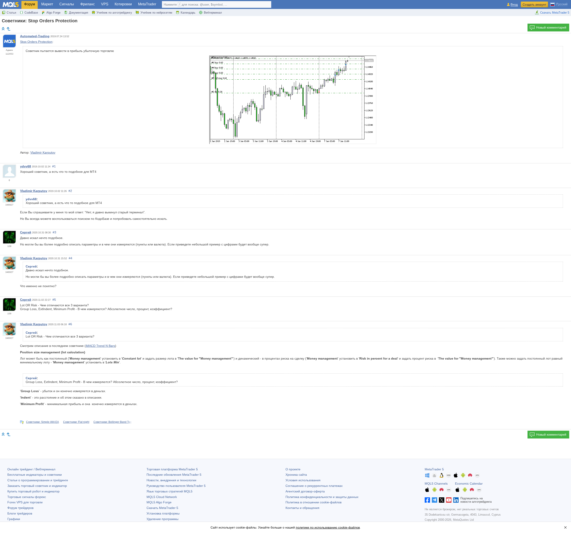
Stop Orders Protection (36, 41)
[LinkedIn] (456, 500)
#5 (54, 299)
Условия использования (303, 480)
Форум (29, 4)
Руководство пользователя (176, 486)
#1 (54, 166)
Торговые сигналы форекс (26, 497)
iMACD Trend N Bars (100, 346)
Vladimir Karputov (42, 152)
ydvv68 (25, 166)
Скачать (162, 508)
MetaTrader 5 (434, 469)
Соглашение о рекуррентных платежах (314, 486)
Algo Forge (53, 12)
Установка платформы (163, 513)
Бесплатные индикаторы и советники (34, 474)
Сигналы (66, 4)
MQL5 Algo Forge (159, 502)
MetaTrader (147, 4)
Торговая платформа (172, 469)
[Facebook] (427, 500)
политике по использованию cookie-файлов (328, 527)
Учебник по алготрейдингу (114, 12)
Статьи (11, 12)
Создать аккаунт (534, 4)
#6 (70, 324)
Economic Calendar (469, 483)
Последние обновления (174, 474)
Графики (13, 519)
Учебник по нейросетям (156, 12)
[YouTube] (448, 500)
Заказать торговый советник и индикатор (37, 486)
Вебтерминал (213, 12)
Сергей (25, 232)
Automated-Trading (35, 36)
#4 (70, 258)
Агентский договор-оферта (305, 491)
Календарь (188, 12)
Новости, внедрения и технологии (171, 480)
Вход (514, 4)
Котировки (123, 4)
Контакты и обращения (302, 508)
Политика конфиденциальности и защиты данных (322, 497)
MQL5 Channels (436, 483)
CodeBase (31, 12)
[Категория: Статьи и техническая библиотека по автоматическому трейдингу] (8, 29)
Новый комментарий (551, 27)
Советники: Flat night (76, 422)
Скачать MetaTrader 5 (554, 12)
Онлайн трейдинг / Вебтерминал (31, 469)
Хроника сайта (296, 474)
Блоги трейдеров (19, 513)
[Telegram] (434, 500)
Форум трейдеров (20, 508)
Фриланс (87, 4)
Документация (78, 12)
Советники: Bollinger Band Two (112, 422)
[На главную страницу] (3, 28)
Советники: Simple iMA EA (42, 422)
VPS (104, 4)
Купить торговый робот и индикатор (33, 491)
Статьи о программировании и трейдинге (37, 480)
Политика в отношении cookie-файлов (313, 502)
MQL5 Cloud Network (162, 497)
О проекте (293, 469)
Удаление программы (162, 519)
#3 (54, 232)
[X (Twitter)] (441, 500)
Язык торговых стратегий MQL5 (169, 491)
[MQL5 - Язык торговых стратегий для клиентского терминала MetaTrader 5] (11, 4)
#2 (70, 191)
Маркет (47, 4)
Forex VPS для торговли (25, 502)
